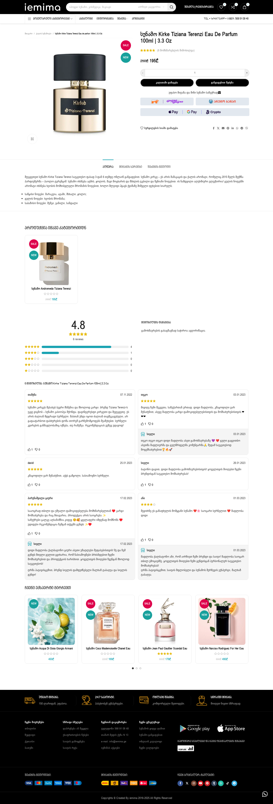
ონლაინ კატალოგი (150, 741)
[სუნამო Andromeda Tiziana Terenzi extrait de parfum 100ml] (51, 261)
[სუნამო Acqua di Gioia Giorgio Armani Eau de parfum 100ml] (51, 621)
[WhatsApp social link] (221, 783)
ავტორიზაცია (197, 330)
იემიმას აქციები (110, 747)
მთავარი (28, 33)
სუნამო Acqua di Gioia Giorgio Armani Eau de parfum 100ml (51, 650)
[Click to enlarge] (32, 139)
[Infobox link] (50, 700)
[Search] (171, 7)
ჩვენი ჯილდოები (149, 747)
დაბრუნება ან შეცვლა (76, 728)
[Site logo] (42, 7)
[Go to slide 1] (133, 668)
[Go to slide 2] (137, 668)
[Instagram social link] (194, 783)
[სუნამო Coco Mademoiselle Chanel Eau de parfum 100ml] (108, 621)
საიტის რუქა (70, 747)
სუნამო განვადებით (150, 735)
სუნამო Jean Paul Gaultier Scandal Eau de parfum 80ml (165, 650)
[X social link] (187, 783)
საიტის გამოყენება (74, 741)
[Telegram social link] (234, 783)
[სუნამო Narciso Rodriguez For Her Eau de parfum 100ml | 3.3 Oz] (221, 621)
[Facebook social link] (180, 783)
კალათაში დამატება (167, 82)
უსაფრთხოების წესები (76, 735)
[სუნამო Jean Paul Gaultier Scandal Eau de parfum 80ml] (165, 621)
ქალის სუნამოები (43, 33)
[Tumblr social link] (214, 783)
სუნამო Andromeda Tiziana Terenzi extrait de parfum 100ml (51, 290)
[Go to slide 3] (140, 668)
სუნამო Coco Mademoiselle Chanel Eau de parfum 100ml (108, 650)
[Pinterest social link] (207, 783)
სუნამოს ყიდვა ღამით (152, 728)
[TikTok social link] (227, 783)
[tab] (108, 165)
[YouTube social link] (200, 783)
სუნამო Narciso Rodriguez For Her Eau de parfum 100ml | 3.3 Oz (222, 650)
